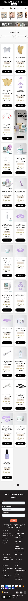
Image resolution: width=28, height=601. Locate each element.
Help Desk (17, 546)
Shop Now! (14, 4)
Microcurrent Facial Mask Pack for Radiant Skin (20, 295)
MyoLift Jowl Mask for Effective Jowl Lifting (20, 192)
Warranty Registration (8, 568)
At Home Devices (7, 533)
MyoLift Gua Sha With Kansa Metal (20, 58)
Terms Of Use (20, 595)
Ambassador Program (20, 570)
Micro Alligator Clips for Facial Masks (20, 395)
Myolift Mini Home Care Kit (7, 157)
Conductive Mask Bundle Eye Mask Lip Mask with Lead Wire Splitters (7, 428)
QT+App (17, 543)
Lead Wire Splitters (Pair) (7, 125)
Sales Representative (8, 559)
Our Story (17, 557)
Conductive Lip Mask (20, 258)
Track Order (5, 573)
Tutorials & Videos (19, 548)
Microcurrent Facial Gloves (7, 58)
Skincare (5, 538)
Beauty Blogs (18, 541)
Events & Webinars (19, 551)
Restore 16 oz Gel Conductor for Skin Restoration (20, 158)
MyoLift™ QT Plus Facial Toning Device (7, 225)
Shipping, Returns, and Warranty (7, 576)
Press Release (18, 559)
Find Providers (18, 568)
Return (4, 570)
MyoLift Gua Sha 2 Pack (7, 91)
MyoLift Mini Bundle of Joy (7, 192)
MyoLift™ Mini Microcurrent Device (7, 295)
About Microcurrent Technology (19, 534)
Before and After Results (19, 538)
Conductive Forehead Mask (7, 329)
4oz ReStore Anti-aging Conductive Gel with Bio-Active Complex (7, 260)
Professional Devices (8, 535)
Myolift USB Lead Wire (7, 394)
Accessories (5, 540)
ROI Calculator (18, 579)
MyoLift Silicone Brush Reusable (7, 362)
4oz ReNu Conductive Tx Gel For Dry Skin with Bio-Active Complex (20, 428)
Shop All (5, 542)
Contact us (17, 562)
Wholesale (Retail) (7, 557)
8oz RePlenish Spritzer (20, 361)
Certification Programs (18, 573)
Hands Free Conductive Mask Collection (20, 91)
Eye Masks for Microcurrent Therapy (20, 225)
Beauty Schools (18, 577)
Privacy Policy (14, 597)
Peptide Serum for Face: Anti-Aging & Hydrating (7, 463)
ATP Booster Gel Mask (20, 328)
